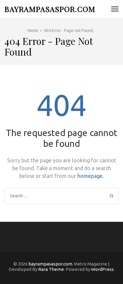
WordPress (102, 269)
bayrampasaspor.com (49, 9)
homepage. (90, 176)
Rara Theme (51, 269)
